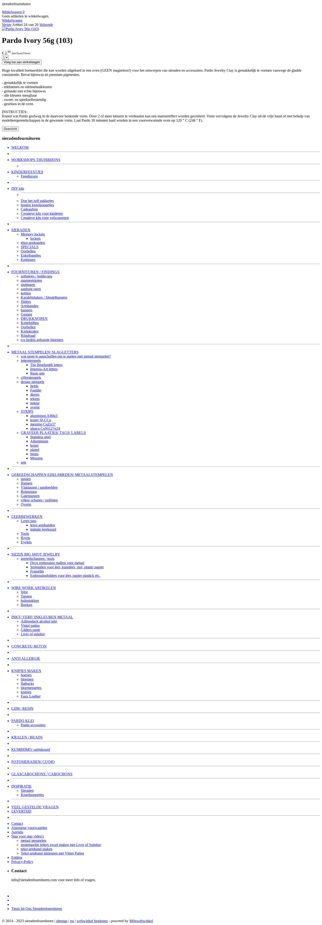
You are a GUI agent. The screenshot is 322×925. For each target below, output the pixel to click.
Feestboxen (29, 176)
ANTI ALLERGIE (25, 659)
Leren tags (28, 521)
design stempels (32, 382)
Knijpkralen (29, 331)
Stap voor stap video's (27, 836)
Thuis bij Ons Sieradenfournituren (36, 909)
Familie (35, 390)
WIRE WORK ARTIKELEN (33, 588)
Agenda (17, 832)
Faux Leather (31, 696)
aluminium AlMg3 (44, 416)
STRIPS (27, 411)
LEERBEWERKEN (26, 517)
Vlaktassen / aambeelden (39, 487)
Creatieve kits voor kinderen (42, 213)
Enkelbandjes (31, 255)
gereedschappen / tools (37, 559)
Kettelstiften (30, 323)
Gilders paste (30, 630)
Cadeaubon (29, 209)
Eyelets (26, 542)
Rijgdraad (28, 336)
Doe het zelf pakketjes (37, 201)
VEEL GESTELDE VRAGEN (35, 807)
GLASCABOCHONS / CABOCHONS (41, 774)
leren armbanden (42, 525)
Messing (36, 458)
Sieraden (27, 791)
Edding (16, 857)
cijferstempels (31, 378)
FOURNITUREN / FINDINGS (35, 272)
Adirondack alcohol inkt (39, 621)
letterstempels (31, 361)
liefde (34, 386)
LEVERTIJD (21, 811)
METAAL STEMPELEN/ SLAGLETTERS (44, 352)
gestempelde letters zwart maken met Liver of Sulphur (61, 845)
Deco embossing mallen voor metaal (57, 563)
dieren (34, 394)
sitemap (61, 921)
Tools (25, 534)
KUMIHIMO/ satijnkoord (30, 749)
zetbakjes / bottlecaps (36, 276)
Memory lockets (33, 234)
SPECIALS (29, 247)
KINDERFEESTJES (27, 172)
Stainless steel (40, 437)
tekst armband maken (36, 849)
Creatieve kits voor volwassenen (45, 218)
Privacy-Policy (22, 862)
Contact (17, 824)
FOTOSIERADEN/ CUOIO (33, 762)
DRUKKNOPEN (34, 319)
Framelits (37, 571)
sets (23, 462)
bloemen (27, 679)
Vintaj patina (30, 626)
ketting (26, 293)
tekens (35, 399)
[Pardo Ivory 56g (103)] (20, 29)
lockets (35, 238)
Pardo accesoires (33, 725)
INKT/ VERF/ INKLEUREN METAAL (42, 617)
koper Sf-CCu (40, 420)
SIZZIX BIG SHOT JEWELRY (35, 554)
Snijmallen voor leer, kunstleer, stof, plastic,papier (67, 567)
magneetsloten (31, 280)
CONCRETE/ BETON (29, 646)
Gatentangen (30, 496)
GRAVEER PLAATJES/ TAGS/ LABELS (53, 433)
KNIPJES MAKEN (26, 671)
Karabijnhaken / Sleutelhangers (44, 297)
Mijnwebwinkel (141, 921)
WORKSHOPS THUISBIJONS (35, 160)
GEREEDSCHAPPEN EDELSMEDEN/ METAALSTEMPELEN (62, 475)
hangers (26, 310)
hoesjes (26, 675)
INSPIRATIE (21, 786)
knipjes (26, 692)
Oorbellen (28, 251)
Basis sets (37, 373)
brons (34, 454)
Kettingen (28, 260)
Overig (26, 504)
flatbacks (27, 683)
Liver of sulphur (33, 634)
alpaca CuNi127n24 (45, 428)
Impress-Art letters (44, 369)
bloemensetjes (31, 688)
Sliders (26, 302)
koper (34, 445)
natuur (35, 403)
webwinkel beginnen (92, 921)
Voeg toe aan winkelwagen (22, 62)
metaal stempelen (33, 840)
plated (34, 450)
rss (72, 921)
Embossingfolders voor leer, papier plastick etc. (65, 576)
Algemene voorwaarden (29, 828)
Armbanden (29, 306)
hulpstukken (30, 601)
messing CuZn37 (43, 424)
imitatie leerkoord (43, 529)
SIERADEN (20, 230)
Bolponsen (29, 492)
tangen (26, 479)
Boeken (26, 605)
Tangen (26, 596)
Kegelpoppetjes (32, 795)
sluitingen (28, 285)
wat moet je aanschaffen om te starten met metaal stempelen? (66, 356)
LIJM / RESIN (22, 708)
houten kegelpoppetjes (37, 205)
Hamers (26, 483)
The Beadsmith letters (46, 365)
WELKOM (20, 147)
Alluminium (39, 441)
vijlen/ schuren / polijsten (39, 500)
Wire (24, 592)
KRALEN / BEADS (27, 737)
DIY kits (17, 188)
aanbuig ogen (31, 289)
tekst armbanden (33, 243)
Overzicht (10, 129)
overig (35, 407)
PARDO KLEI (22, 721)
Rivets (25, 538)
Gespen (26, 314)
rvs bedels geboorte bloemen (42, 340)
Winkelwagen (12, 20)
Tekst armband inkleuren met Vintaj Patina (52, 853)
